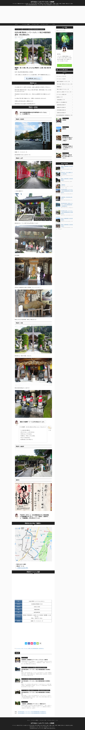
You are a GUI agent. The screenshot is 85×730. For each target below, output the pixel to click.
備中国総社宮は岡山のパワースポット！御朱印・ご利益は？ (67, 139)
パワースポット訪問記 (25, 24)
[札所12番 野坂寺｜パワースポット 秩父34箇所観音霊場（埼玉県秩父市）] (35, 643)
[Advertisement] (42, 14)
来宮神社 (64, 120)
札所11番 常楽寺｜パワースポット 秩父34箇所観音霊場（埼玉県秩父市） (32, 711)
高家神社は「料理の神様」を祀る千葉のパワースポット (67, 156)
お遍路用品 (63, 184)
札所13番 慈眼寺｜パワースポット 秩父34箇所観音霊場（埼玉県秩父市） (32, 713)
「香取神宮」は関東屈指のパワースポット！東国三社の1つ (33, 703)
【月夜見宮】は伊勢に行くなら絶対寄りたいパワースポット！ (67, 148)
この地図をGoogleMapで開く (22, 567)
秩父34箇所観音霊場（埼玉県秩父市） (37, 648)
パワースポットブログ (44, 24)
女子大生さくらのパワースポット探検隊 (42, 2)
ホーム (16, 24)
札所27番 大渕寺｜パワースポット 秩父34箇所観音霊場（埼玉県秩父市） (67, 212)
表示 (39, 78)
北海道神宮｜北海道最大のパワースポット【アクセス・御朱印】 (34, 659)
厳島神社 (64, 128)
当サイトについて (64, 65)
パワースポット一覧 (35, 24)
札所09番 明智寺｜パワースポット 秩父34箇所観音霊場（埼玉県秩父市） (67, 191)
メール (53, 24)
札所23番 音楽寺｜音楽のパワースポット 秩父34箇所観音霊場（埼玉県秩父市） (67, 205)
